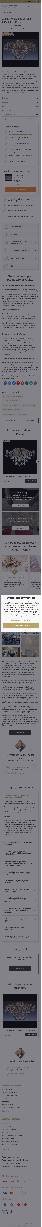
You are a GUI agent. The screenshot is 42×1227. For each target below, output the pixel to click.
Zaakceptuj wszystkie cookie (21, 625)
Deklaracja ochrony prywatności (21, 620)
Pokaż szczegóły (21, 630)
